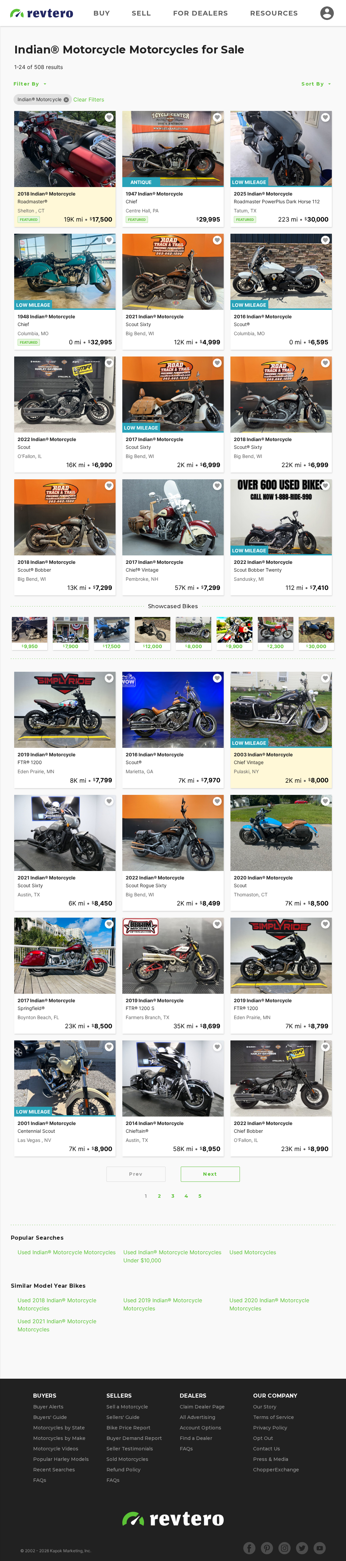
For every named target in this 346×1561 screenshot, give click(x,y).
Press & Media (270, 1459)
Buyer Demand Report (134, 1438)
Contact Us (266, 1449)
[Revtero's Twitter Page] (302, 1548)
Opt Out (263, 1438)
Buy (101, 13)
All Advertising (197, 1417)
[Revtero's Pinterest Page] (267, 1548)
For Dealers (200, 13)
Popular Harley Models (61, 1459)
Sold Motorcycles (127, 1459)
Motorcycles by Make (59, 1438)
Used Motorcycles (252, 1252)
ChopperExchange (276, 1470)
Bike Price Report (128, 1428)
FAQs (39, 1480)
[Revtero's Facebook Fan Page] (249, 1548)
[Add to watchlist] (109, 117)
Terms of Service (273, 1417)
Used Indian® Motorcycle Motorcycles (67, 1252)
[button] (40, 99)
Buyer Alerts (48, 1407)
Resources (274, 13)
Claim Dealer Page (202, 1407)
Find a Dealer (196, 1438)
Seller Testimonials (129, 1449)
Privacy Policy (270, 1428)
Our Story (264, 1407)
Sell (141, 13)
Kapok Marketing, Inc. (70, 1550)
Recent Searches (54, 1470)
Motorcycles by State (59, 1428)
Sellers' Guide (123, 1417)
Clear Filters (88, 99)
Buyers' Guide (50, 1417)
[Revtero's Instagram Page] (284, 1548)
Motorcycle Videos (55, 1449)
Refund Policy (123, 1470)
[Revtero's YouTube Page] (320, 1548)
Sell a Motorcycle (127, 1407)
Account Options (200, 1428)
